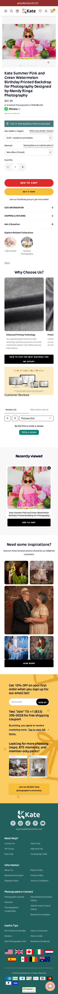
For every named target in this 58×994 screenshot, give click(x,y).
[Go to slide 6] (31, 65)
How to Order (36, 936)
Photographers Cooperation (11, 909)
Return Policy (36, 870)
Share (7, 263)
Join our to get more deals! (29, 199)
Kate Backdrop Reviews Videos (41, 899)
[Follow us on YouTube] (42, 823)
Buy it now (29, 192)
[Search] (11, 11)
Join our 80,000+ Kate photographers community (29, 789)
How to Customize (38, 931)
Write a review (29, 432)
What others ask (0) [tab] (39, 409)
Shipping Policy (11, 881)
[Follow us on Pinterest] (35, 823)
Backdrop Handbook (40, 941)
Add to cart (29, 522)
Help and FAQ (36, 849)
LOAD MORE (29, 663)
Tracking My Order (38, 854)
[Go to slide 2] (22, 65)
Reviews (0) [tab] (11, 409)
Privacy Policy (36, 875)
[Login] (46, 11)
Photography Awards (14, 897)
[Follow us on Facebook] (13, 823)
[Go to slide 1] (20, 65)
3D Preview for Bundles (15, 931)
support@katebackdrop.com (29, 829)
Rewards (8, 902)
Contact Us (9, 843)
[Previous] (5, 42)
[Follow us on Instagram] (20, 823)
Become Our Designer (40, 914)
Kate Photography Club (15, 941)
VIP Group (9, 849)
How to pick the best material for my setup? (29, 359)
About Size (35, 843)
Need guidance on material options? (38, 145)
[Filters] (15, 418)
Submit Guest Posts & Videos (40, 907)
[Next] (52, 42)
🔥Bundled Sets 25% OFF (27, 3)
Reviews (8, 936)
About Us (8, 870)
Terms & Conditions (39, 881)
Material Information (13, 875)
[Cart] (52, 11)
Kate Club (8, 854)
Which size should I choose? (42, 131)
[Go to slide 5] (29, 65)
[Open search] (7, 418)
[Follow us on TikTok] (27, 823)
